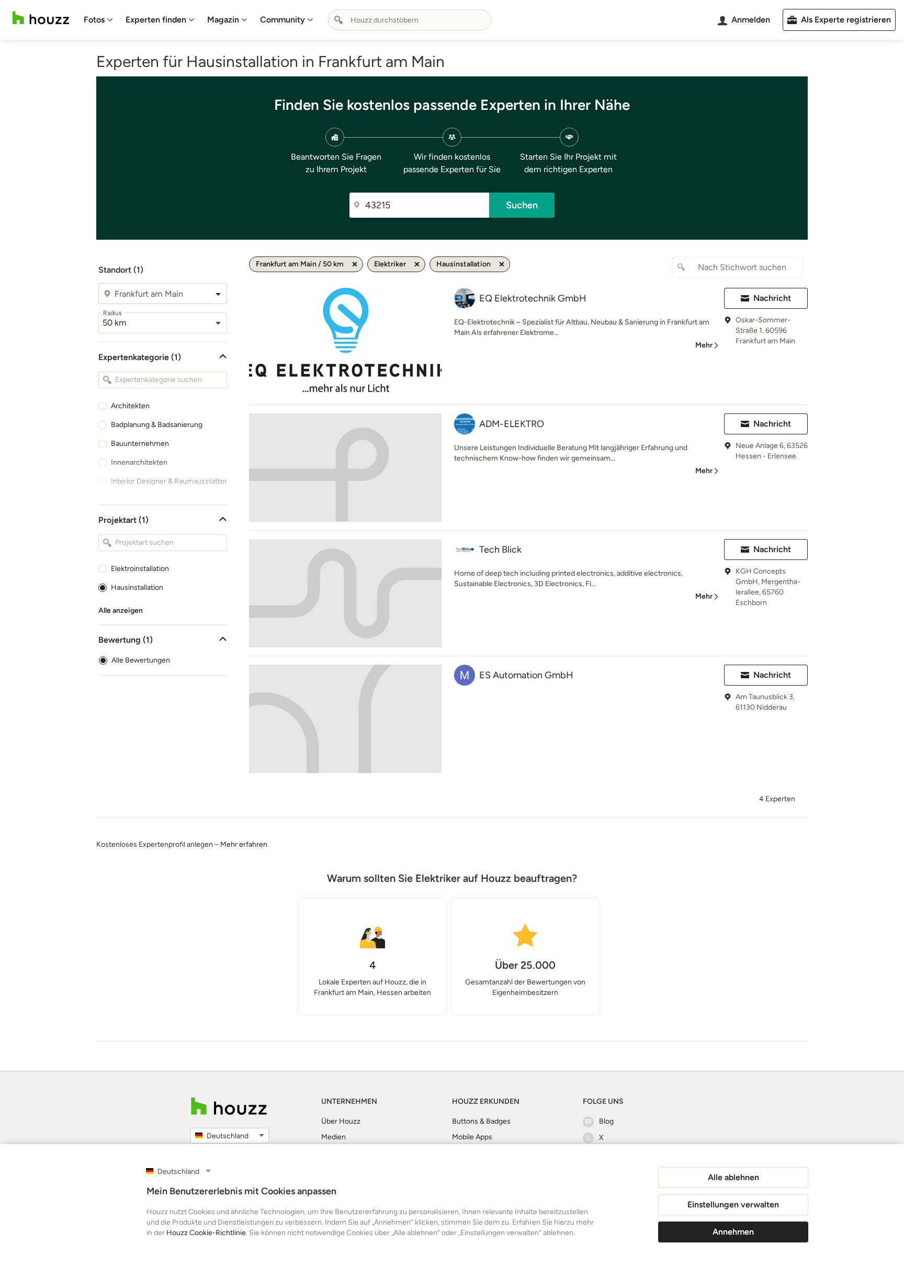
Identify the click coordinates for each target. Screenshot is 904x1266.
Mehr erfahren (243, 844)
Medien (333, 1137)
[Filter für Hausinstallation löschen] (501, 264)
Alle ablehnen (733, 1177)
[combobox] (409, 19)
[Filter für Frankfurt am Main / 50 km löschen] (354, 264)
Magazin (223, 20)
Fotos (94, 20)
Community (282, 20)
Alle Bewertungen (140, 660)
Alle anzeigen (120, 610)
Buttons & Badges (481, 1121)
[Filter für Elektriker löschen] (417, 264)
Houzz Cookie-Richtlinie (206, 1232)
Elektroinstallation (140, 568)
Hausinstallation (137, 587)
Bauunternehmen (140, 443)
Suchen (522, 205)
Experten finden (156, 20)
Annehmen (733, 1232)
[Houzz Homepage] (40, 18)
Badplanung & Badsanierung (156, 424)
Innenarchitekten (139, 462)
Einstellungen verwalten (733, 1204)
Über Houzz (340, 1121)
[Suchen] (338, 19)
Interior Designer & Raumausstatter (169, 481)
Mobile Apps (472, 1137)
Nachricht (772, 298)
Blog (606, 1121)
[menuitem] (98, 20)
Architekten (130, 405)
